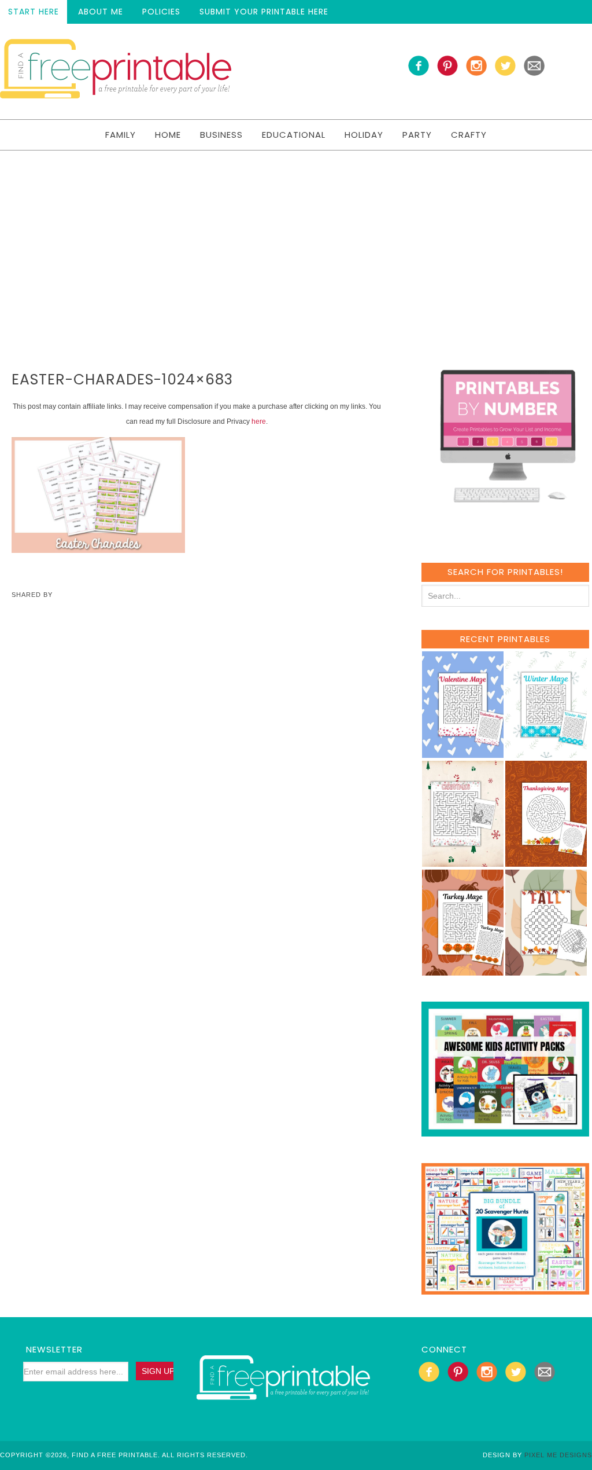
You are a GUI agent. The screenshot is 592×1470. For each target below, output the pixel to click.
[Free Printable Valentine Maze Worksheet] (463, 752)
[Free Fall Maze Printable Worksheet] (546, 970)
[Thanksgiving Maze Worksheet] (546, 861)
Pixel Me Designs (558, 1454)
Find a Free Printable (115, 71)
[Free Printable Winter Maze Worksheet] (546, 752)
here (258, 421)
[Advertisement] (296, 237)
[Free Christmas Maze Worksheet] (463, 861)
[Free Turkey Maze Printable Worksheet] (463, 970)
